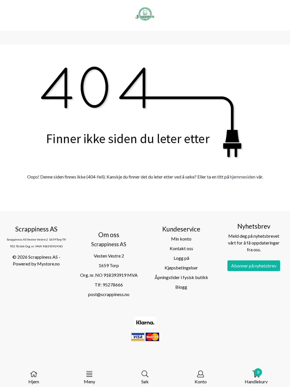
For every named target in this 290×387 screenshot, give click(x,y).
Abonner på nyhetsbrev (253, 265)
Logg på (181, 258)
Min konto (181, 238)
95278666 (113, 284)
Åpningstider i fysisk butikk (181, 277)
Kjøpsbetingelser (181, 267)
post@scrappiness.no (108, 294)
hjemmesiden (242, 176)
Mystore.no (48, 263)
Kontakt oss (181, 248)
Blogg (181, 287)
